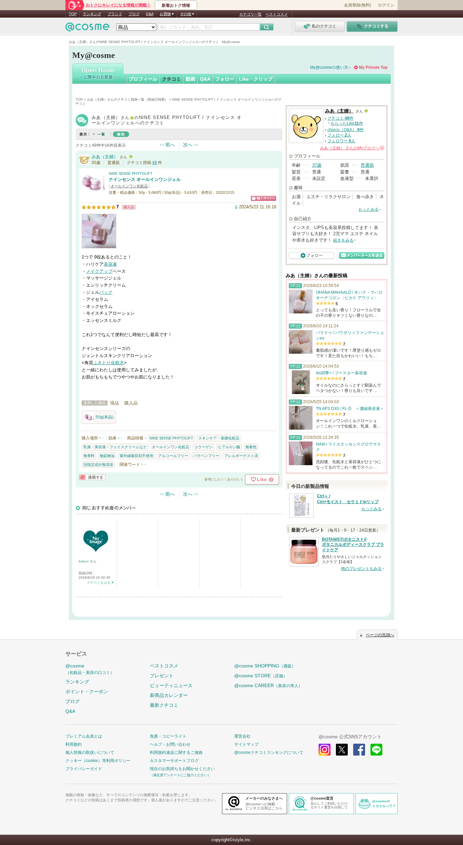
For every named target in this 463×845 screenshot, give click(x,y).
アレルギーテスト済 (241, 456)
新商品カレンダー (169, 695)
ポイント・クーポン (86, 691)
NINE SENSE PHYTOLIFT (131, 173)
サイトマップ (246, 744)
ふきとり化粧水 (108, 362)
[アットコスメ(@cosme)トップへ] (87, 28)
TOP (73, 14)
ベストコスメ (276, 14)
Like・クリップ (256, 79)
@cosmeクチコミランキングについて (268, 752)
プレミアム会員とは (83, 736)
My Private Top (373, 67)
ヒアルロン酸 (229, 447)
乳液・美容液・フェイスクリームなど (115, 447)
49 (154, 162)
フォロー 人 (339, 135)
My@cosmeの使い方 (329, 67)
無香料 (89, 456)
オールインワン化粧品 (129, 186)
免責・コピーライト (168, 736)
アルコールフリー (173, 456)
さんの (351, 148)
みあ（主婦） (105, 156)
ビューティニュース (171, 685)
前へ (170, 144)
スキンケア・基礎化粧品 (218, 438)
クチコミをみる (98, 582)
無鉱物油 (107, 456)
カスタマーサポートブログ (174, 760)
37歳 (316, 165)
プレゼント (162, 675)
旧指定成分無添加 (98, 464)
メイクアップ (99, 271)
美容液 (110, 264)
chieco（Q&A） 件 (345, 129)
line (376, 750)
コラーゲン (203, 447)
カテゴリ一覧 (250, 14)
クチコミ (171, 79)
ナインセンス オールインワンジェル (145, 179)
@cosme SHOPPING (265, 665)
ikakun (84, 561)
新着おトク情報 (176, 5)
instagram (324, 750)
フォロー (224, 79)
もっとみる (368, 209)
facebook (359, 750)
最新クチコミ (164, 705)
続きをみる (343, 240)
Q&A (150, 14)
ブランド (114, 14)
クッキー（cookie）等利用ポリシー (97, 760)
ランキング (92, 14)
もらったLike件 (346, 123)
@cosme (89, 669)
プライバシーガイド (83, 768)
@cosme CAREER (268, 685)
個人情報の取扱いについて (89, 752)
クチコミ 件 (340, 118)
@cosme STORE (260, 675)
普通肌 (367, 165)
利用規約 (73, 744)
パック (106, 292)
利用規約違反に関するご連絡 (176, 752)
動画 (190, 79)
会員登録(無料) (357, 5)
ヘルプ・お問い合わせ (170, 744)
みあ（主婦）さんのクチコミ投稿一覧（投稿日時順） (127, 99)
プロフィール (143, 79)
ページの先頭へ (380, 635)
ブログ (134, 14)
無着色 (251, 447)
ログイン (386, 5)
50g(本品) (105, 417)
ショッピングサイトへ (263, 198)
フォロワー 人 (341, 141)
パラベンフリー (206, 456)
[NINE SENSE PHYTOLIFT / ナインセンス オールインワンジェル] (93, 191)
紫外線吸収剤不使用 (136, 456)
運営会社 (242, 736)
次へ (188, 144)
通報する (92, 477)
